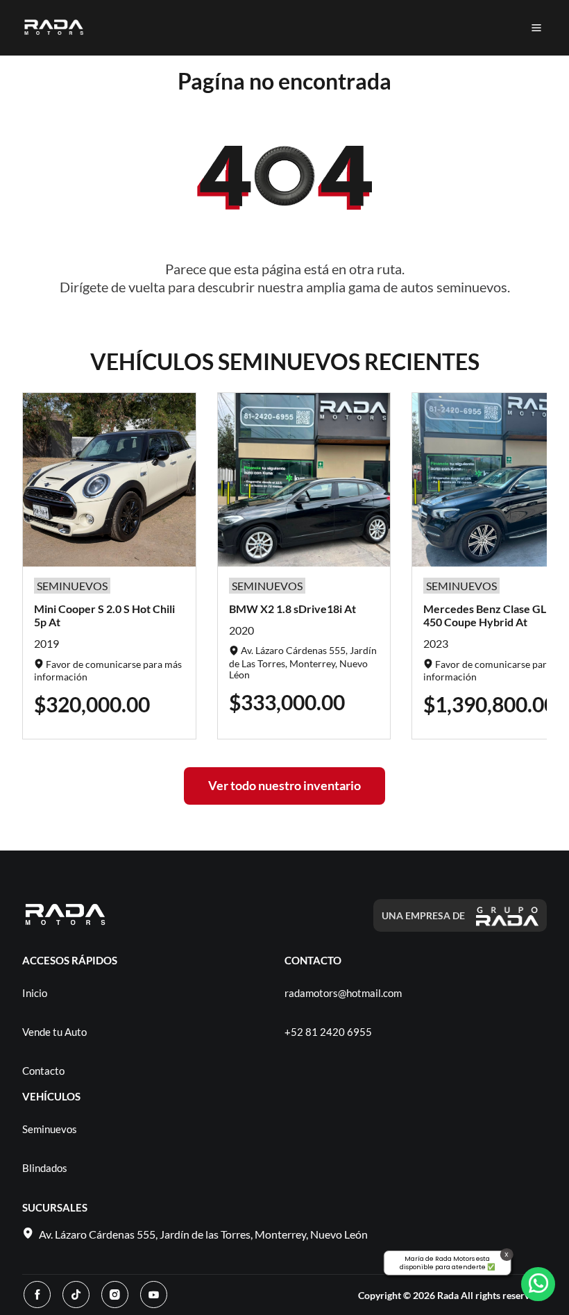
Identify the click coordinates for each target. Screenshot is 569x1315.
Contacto (43, 1070)
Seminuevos (49, 1129)
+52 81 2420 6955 (328, 1031)
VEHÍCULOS (51, 1096)
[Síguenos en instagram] (114, 1294)
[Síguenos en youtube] (153, 1294)
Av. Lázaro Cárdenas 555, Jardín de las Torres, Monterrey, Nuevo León (203, 1234)
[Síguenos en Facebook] (37, 1294)
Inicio (34, 993)
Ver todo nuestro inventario (284, 785)
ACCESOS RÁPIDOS (69, 960)
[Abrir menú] (536, 27)
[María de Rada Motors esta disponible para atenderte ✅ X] (538, 1284)
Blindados (44, 1168)
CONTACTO (312, 960)
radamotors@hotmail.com (343, 993)
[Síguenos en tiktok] (76, 1294)
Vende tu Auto (54, 1031)
